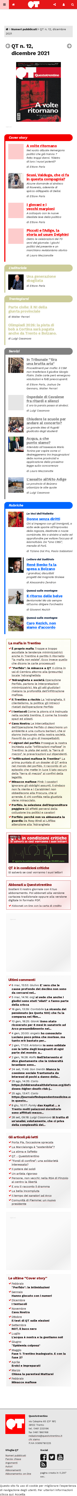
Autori (9, 1466)
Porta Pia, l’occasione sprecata (32, 1142)
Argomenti (11, 1462)
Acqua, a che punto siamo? (38, 440)
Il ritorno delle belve (44, 596)
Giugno (26, 1343)
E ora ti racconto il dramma (31, 1186)
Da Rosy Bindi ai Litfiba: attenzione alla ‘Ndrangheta (38, 820)
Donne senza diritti (43, 519)
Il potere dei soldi (23, 1169)
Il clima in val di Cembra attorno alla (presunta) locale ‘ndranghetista (39, 671)
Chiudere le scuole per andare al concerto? (46, 421)
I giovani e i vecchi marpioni (41, 207)
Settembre (24, 1326)
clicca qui (6, 1494)
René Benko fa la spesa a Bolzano (41, 567)
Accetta (20, 1494)
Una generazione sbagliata (41, 278)
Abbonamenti (13, 1470)
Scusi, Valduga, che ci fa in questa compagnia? (48, 177)
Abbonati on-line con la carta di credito (37, 905)
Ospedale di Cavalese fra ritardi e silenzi (45, 399)
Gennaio (32, 1293)
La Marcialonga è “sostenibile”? (33, 1147)
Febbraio (30, 1285)
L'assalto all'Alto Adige (46, 479)
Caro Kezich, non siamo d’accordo (41, 625)
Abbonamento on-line (18, 1473)
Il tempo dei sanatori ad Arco (32, 1195)
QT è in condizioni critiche (28, 868)
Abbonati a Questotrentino (30, 885)
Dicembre (19, 1302)
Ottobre (30, 1318)
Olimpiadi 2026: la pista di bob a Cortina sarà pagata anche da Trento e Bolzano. (32, 329)
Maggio (39, 1353)
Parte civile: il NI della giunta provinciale (27, 309)
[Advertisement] (38, 943)
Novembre (21, 1310)
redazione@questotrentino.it (45, 1435)
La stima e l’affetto (24, 1151)
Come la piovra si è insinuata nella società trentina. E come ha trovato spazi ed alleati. (40, 715)
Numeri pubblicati (24, 29)
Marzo (32, 1372)
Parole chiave (13, 1459)
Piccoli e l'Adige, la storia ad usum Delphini (48, 232)
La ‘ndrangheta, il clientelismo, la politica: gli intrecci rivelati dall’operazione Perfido (38, 703)
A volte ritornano (42, 146)
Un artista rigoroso (24, 1173)
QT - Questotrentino (25, 1156)
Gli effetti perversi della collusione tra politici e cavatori (40, 808)
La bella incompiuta (25, 1191)
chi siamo (34, 1439)
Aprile (26, 1363)
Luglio (37, 1335)
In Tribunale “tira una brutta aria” (42, 361)
